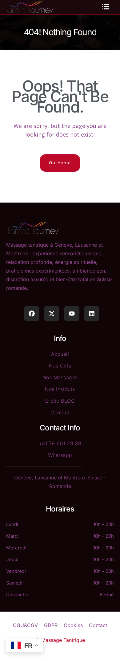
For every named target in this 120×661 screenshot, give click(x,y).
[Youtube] (71, 313)
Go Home (60, 163)
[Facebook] (31, 313)
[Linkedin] (91, 313)
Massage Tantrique (63, 640)
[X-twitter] (51, 313)
